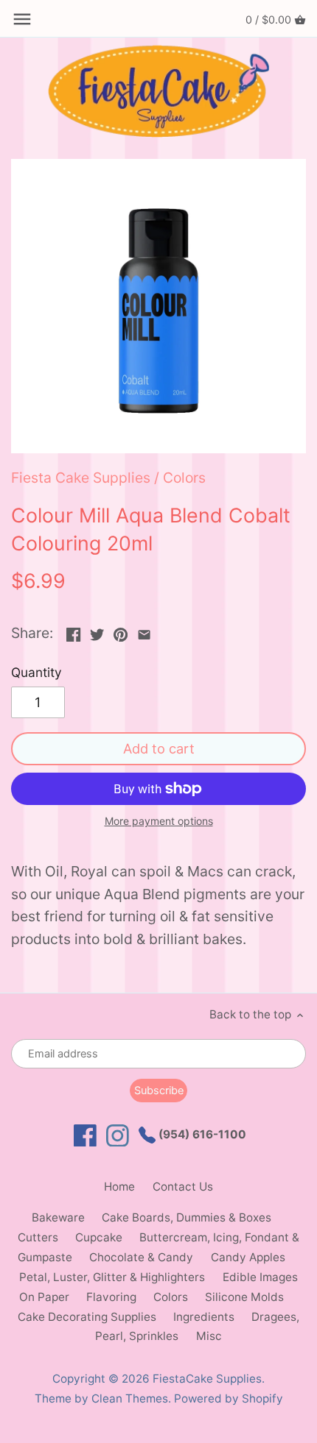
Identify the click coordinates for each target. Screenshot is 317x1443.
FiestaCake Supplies (207, 1379)
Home (119, 1187)
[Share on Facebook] (73, 631)
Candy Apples (248, 1257)
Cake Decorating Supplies (87, 1317)
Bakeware (58, 1217)
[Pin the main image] (121, 631)
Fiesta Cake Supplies (80, 477)
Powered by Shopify (228, 1398)
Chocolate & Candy (141, 1257)
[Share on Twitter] (97, 631)
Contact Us (183, 1187)
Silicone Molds (244, 1297)
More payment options (159, 820)
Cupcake (98, 1237)
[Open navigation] (22, 19)
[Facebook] (85, 1135)
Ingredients (203, 1317)
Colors (184, 477)
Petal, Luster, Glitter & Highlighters (112, 1277)
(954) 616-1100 (201, 1134)
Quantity (36, 672)
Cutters (38, 1237)
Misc (209, 1336)
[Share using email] (144, 631)
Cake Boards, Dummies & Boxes (186, 1217)
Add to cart (159, 748)
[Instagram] (117, 1135)
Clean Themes (129, 1398)
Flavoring (111, 1297)
